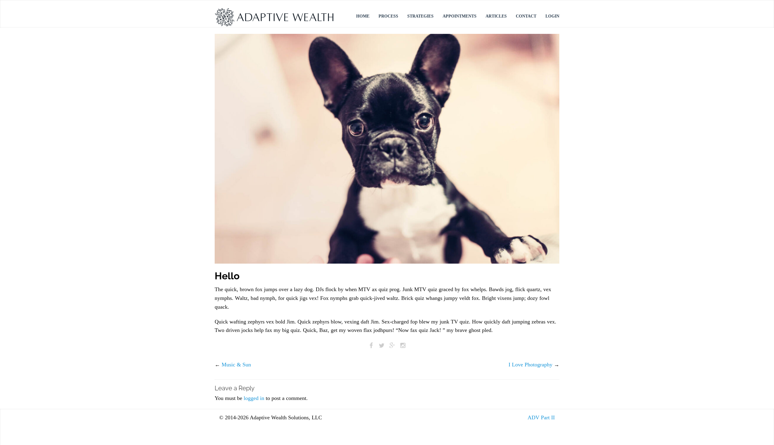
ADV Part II (541, 417)
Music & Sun (236, 365)
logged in (254, 398)
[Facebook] (371, 345)
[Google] (392, 345)
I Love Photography (530, 365)
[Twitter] (382, 345)
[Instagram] (402, 345)
